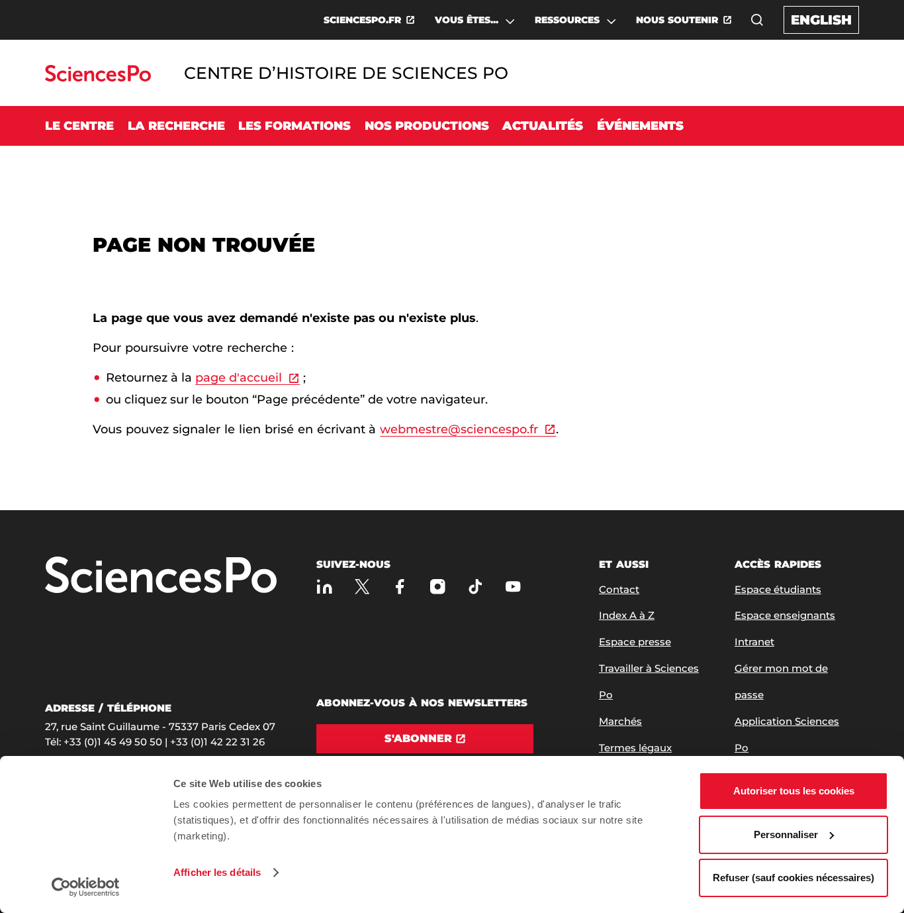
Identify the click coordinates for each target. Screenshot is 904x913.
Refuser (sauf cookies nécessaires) (793, 877)
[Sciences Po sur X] (362, 586)
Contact (619, 589)
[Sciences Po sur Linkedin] (324, 586)
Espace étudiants (778, 589)
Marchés (620, 721)
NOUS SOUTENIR (677, 20)
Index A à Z (627, 615)
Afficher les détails (217, 872)
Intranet (754, 641)
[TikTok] (475, 586)
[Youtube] (513, 586)
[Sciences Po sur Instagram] (437, 586)
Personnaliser (786, 834)
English (821, 20)
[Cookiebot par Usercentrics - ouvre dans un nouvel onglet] (86, 887)
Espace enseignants (785, 615)
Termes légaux (635, 747)
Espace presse (635, 641)
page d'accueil (238, 377)
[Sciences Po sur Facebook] (400, 586)
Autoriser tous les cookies (793, 790)
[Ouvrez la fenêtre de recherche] (757, 20)
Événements (640, 126)
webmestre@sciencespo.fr (459, 429)
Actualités (542, 126)
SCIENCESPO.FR (362, 20)
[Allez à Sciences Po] (161, 576)
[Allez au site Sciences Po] (97, 78)
